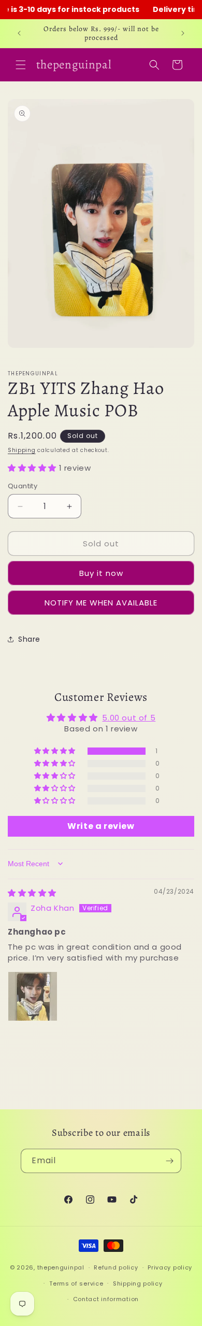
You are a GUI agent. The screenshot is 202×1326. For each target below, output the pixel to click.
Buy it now (101, 573)
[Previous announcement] (19, 33)
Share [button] (29, 639)
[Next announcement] (182, 33)
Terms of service (76, 1283)
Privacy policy (170, 1267)
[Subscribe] (169, 1161)
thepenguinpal (60, 1267)
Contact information (106, 1299)
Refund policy (116, 1267)
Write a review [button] (100, 826)
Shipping (22, 450)
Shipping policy (138, 1283)
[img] (32, 892)
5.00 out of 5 (128, 717)
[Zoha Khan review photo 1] (32, 996)
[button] (20, 64)
